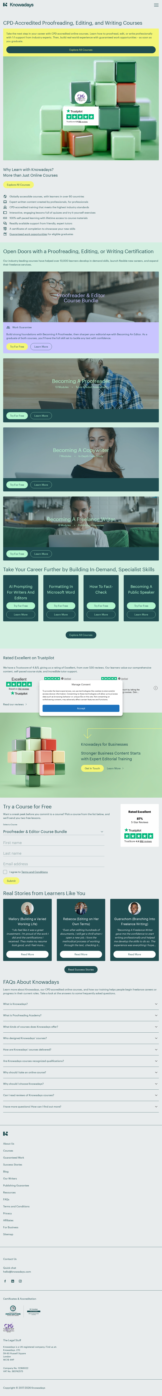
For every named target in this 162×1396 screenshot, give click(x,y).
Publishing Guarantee (16, 1185)
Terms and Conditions (34, 871)
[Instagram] (20, 1281)
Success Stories (12, 1164)
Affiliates (8, 1220)
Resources (9, 1192)
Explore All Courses (18, 184)
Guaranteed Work (13, 1157)
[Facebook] (5, 1281)
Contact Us (10, 1258)
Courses (8, 1150)
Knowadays (38, 1387)
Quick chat (9, 1267)
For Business (10, 1227)
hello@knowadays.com (17, 1271)
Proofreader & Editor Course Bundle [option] (35, 831)
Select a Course (10, 824)
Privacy (7, 1213)
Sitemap (8, 1234)
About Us (8, 1143)
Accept (81, 708)
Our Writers (10, 1178)
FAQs (6, 1199)
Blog (6, 1171)
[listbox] (53, 830)
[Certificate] (8, 1327)
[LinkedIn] (12, 1281)
